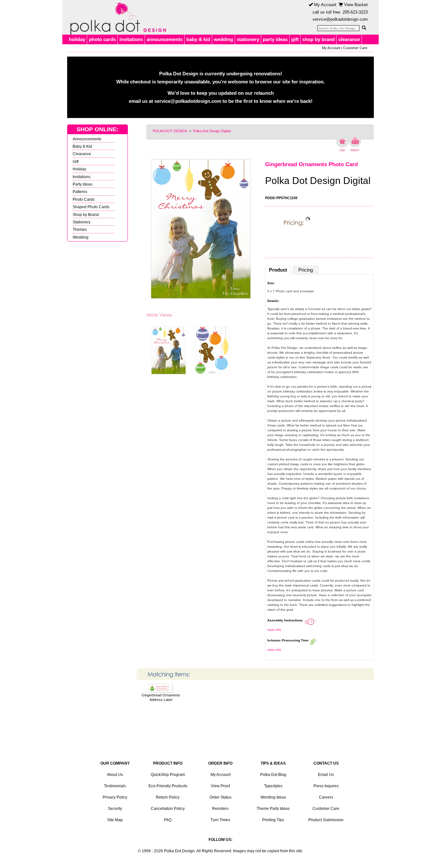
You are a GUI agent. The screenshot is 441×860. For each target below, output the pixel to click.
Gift (75, 161)
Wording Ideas (273, 797)
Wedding (80, 237)
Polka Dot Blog (273, 774)
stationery (248, 39)
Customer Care (355, 48)
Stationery (81, 222)
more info (274, 629)
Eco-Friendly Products (168, 786)
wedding (223, 39)
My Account (324, 4)
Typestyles (273, 786)
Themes (80, 229)
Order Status (220, 797)
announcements (165, 39)
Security (115, 808)
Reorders (220, 808)
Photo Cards (84, 199)
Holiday (79, 169)
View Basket (355, 4)
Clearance (82, 154)
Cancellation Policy (168, 808)
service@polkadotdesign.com (340, 19)
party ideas (275, 39)
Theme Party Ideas (273, 808)
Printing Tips (273, 820)
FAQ (167, 820)
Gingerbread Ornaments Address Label (161, 697)
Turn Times (220, 820)
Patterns (80, 191)
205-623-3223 (355, 12)
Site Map (115, 820)
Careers (326, 797)
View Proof (220, 786)
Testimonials (115, 786)
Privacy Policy (115, 797)
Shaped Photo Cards (91, 207)
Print (355, 144)
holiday (77, 39)
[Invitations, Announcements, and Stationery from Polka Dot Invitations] (116, 17)
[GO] (364, 28)
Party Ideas (82, 184)
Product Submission (326, 820)
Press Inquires (326, 786)
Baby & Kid (82, 146)
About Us (115, 774)
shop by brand (318, 39)
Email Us (326, 774)
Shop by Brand (86, 214)
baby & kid (198, 39)
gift (295, 39)
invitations (131, 39)
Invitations (81, 177)
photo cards (102, 39)
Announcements (87, 139)
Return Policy (167, 797)
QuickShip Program (168, 774)
